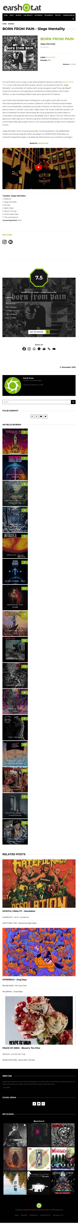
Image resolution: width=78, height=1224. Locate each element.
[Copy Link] (49, 349)
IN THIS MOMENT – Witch (15, 581)
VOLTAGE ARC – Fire (15, 451)
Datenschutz (45, 1215)
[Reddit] (44, 349)
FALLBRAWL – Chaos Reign (12, 992)
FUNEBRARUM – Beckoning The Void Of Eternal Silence (15, 526)
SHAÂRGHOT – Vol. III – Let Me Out (15, 917)
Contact (58, 15)
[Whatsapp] (34, 349)
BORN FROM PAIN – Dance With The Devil (18, 1060)
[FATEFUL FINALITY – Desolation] (39, 883)
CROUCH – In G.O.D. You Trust (13, 1054)
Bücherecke (49, 15)
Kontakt (24, 1215)
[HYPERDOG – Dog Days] (39, 952)
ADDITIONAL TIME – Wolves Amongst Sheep (19, 923)
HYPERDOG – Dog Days (14, 979)
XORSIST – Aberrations (15, 685)
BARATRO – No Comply (15, 659)
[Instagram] (29, 349)
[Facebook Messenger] (39, 349)
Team (16, 1215)
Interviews (38, 15)
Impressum (34, 1215)
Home (6, 15)
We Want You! (58, 1215)
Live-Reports (27, 15)
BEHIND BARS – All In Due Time (14, 986)
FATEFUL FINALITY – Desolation (18, 911)
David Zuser (28, 378)
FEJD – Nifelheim (15, 737)
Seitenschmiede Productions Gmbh (36, 1210)
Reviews (18, 15)
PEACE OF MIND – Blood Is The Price (21, 1048)
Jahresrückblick (69, 15)
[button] (15, 1135)
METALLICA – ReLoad (15, 555)
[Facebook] (24, 349)
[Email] (54, 349)
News (12, 15)
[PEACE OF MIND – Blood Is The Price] (39, 1020)
